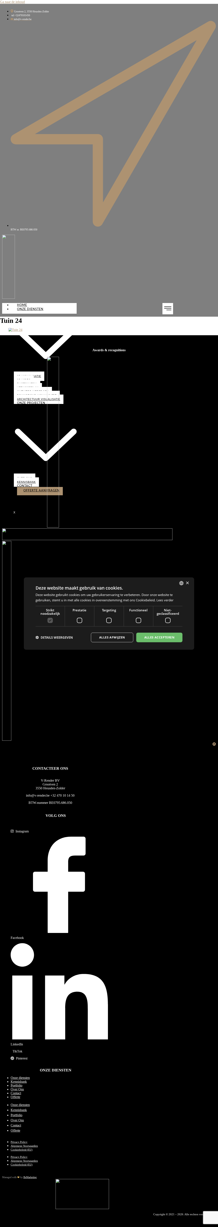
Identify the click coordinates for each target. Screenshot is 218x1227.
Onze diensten (20, 1078)
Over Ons (17, 1089)
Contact (24, 485)
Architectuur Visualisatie (38, 399)
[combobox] (181, 583)
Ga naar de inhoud (12, 2)
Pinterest (21, 1058)
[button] (54, 637)
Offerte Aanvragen (41, 490)
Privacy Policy (19, 1142)
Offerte (15, 1097)
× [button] (187, 582)
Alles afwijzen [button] (112, 637)
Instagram (22, 831)
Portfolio (16, 1085)
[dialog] (109, 613)
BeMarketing (30, 1177)
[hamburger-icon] (167, 308)
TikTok (17, 1051)
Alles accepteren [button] (159, 637)
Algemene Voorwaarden (24, 1145)
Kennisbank (26, 482)
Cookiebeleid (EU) (21, 1149)
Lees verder (165, 600)
